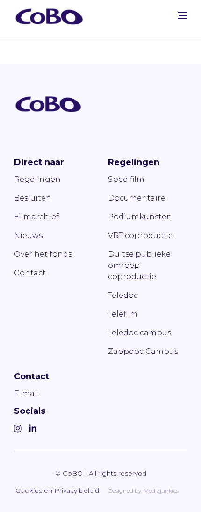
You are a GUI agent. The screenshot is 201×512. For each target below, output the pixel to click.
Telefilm (123, 314)
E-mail (26, 393)
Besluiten (32, 198)
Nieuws (28, 235)
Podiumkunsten (140, 216)
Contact (30, 272)
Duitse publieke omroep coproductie (139, 265)
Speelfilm (126, 179)
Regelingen (37, 179)
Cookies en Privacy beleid (57, 490)
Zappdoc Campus (143, 351)
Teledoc (123, 295)
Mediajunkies (161, 490)
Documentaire (136, 198)
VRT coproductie (140, 235)
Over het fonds (43, 254)
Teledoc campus (139, 332)
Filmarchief (36, 216)
